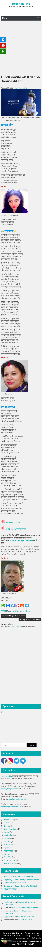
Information (9, 820)
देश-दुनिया (8, 857)
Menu (4, 18)
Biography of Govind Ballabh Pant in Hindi (20, 886)
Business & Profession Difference (24, 908)
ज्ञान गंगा (7, 854)
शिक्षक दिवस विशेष (10, 889)
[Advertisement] (21, 47)
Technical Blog (10, 829)
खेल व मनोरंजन (9, 845)
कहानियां (7, 841)
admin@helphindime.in (10, 789)
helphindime (9, 902)
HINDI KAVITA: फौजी (13, 522)
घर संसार (7, 848)
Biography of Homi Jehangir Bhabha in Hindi (21, 880)
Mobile (6, 823)
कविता (3, 611)
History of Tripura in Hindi (30, 619)
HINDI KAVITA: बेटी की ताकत (16, 529)
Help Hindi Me (21, 3)
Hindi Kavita (16, 611)
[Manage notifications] (5, 942)
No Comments (21, 88)
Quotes (7, 826)
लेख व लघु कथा (9, 860)
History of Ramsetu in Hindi (15, 883)
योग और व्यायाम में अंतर (25, 916)
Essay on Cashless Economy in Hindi (18, 876)
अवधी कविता (8, 835)
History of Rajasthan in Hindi (13, 616)
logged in (15, 626)
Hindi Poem (26, 611)
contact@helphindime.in (21, 540)
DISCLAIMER (29, 944)
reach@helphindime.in (18, 799)
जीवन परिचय (8, 851)
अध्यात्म (6, 832)
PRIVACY (20, 944)
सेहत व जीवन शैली (10, 863)
